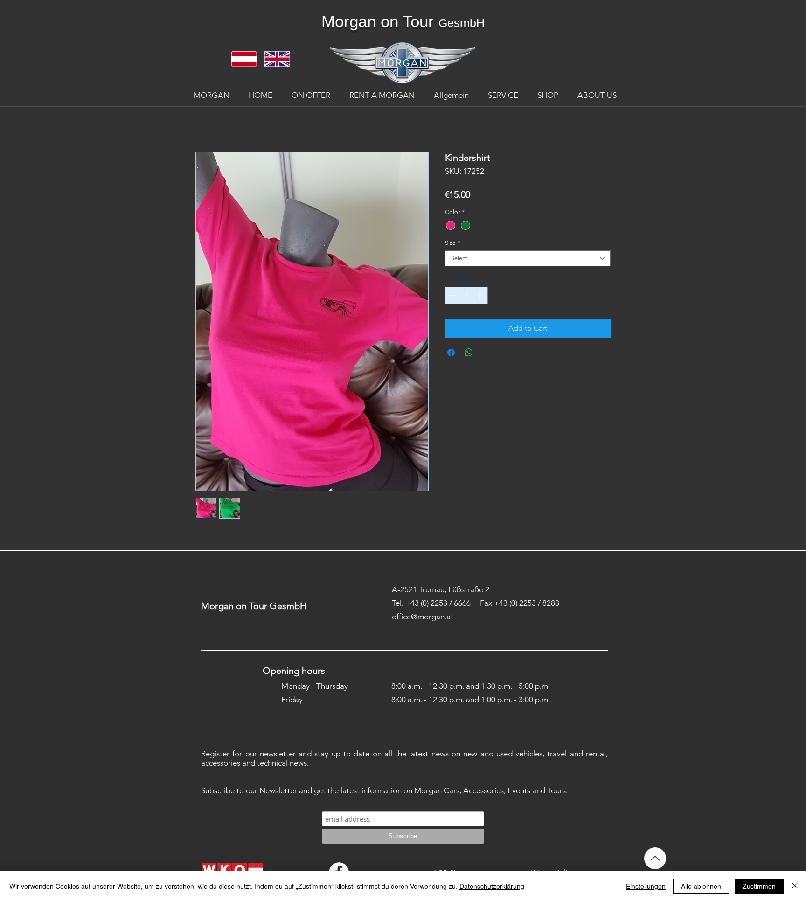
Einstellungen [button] (646, 886)
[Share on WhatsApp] (468, 352)
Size (452, 242)
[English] (273, 59)
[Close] (794, 886)
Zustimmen (759, 886)
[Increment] (480, 295)
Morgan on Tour (377, 21)
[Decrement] (452, 295)
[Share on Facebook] (451, 352)
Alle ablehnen (701, 886)
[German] (240, 59)
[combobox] (528, 258)
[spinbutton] (466, 295)
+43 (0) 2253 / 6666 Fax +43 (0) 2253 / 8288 (482, 603)
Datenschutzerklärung (491, 886)
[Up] (655, 858)
